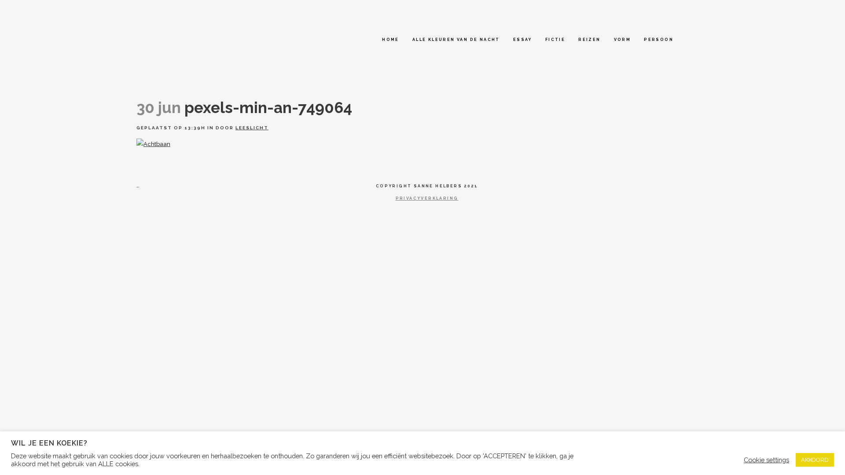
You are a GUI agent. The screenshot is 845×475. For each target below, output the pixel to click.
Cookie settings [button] (766, 460)
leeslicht (251, 127)
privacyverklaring (427, 198)
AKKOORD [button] (815, 460)
